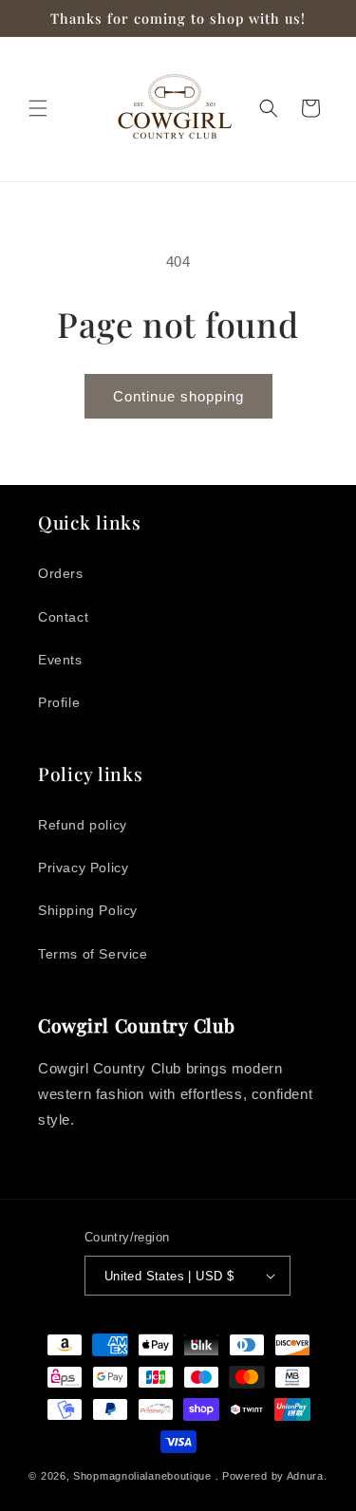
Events (60, 659)
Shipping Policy (88, 910)
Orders (61, 573)
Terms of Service (93, 953)
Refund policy (82, 824)
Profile (59, 702)
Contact (63, 617)
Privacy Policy (83, 867)
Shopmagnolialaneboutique (144, 1476)
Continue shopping (178, 396)
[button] (38, 108)
